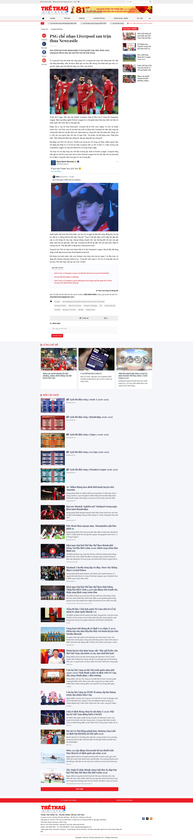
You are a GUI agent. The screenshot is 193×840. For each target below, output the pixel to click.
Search (150, 1)
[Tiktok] (147, 818)
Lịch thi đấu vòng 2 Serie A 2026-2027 (89, 399)
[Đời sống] (111, 9)
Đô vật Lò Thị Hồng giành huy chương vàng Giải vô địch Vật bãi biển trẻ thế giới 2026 (91, 732)
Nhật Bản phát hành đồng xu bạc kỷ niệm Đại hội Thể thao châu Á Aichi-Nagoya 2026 (133, 375)
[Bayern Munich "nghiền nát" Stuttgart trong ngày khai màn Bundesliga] (53, 512)
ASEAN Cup (69, 664)
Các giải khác (70, 645)
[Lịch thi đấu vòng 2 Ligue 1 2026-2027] (53, 440)
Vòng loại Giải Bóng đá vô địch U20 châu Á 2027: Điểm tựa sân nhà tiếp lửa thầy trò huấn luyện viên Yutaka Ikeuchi (92, 631)
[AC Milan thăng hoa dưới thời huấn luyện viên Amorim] (53, 493)
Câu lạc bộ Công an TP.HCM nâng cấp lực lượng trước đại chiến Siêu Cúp (91, 693)
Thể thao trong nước (72, 562)
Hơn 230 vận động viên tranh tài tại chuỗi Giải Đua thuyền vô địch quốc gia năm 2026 (90, 752)
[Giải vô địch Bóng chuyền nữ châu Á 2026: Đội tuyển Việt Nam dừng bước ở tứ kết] (53, 717)
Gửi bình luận (57, 336)
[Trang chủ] (43, 18)
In (107, 318)
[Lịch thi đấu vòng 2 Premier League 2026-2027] (53, 475)
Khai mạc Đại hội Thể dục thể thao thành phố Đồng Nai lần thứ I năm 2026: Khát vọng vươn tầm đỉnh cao (92, 548)
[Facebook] (143, 818)
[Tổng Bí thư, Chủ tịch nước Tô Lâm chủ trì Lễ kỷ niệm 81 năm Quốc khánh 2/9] (53, 615)
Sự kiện (68, 623)
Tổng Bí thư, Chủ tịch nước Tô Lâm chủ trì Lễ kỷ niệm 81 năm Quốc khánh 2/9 (91, 610)
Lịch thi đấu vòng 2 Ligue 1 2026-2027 (78, 23)
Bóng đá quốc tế (70, 402)
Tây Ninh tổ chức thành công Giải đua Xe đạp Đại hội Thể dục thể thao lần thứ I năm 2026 (91, 771)
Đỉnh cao (68, 725)
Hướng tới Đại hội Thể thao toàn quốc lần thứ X (79, 603)
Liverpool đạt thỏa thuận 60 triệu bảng (66, 277)
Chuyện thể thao (46, 368)
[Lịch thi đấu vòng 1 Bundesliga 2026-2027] (53, 423)
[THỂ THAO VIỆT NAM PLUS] (55, 10)
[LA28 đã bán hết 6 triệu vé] (96, 359)
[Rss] (151, 818)
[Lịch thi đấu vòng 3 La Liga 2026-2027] (53, 458)
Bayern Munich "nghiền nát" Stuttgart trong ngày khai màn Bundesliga (91, 508)
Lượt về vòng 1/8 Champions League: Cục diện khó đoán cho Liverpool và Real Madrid (81, 273)
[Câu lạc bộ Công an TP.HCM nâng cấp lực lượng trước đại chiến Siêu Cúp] (53, 698)
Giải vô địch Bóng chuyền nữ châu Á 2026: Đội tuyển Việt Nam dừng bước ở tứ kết (90, 713)
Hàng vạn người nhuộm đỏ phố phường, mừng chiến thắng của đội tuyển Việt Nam (57, 375)
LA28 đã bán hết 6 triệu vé (91, 373)
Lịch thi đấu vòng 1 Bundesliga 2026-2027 (47, 23)
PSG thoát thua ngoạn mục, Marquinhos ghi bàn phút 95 (91, 527)
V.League (68, 686)
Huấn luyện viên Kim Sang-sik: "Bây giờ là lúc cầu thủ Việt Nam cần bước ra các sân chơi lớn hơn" (92, 652)
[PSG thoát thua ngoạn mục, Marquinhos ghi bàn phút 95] (53, 532)
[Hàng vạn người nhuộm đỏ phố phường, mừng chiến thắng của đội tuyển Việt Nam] (59, 359)
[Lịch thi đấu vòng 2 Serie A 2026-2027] (53, 405)
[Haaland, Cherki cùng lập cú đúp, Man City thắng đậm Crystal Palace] (53, 573)
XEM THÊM (79, 789)
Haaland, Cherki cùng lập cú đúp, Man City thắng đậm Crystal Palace (91, 569)
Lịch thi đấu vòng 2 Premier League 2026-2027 (93, 469)
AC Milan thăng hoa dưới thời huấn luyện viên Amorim (90, 488)
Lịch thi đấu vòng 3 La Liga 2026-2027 (108, 23)
